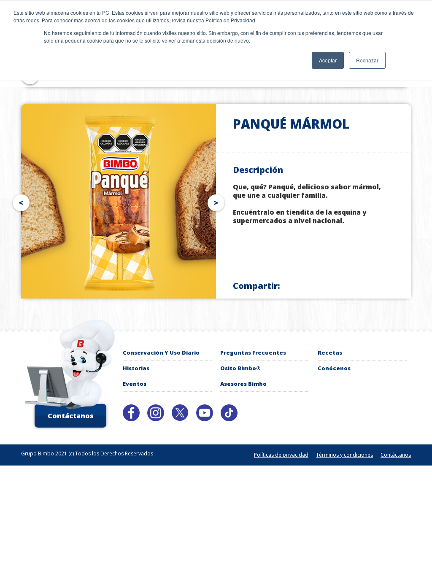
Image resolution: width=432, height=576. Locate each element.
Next (217, 201)
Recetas (330, 352)
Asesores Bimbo (243, 384)
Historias (136, 368)
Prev (19, 201)
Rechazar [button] (367, 60)
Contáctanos (71, 415)
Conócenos (334, 368)
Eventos (134, 384)
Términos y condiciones (344, 454)
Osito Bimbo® (240, 368)
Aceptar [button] (328, 60)
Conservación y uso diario (161, 352)
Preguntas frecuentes (253, 352)
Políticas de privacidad (281, 454)
